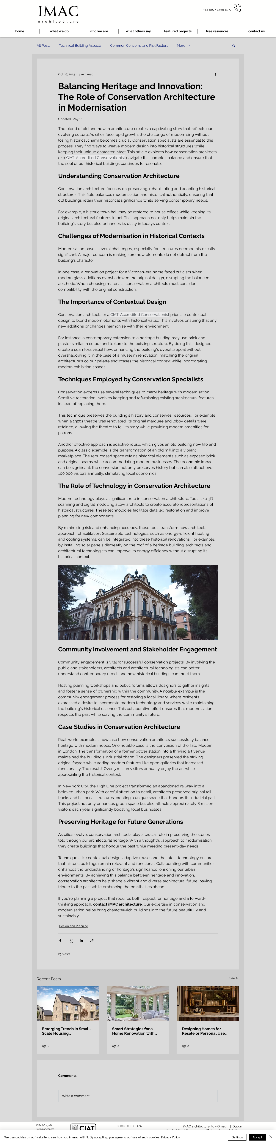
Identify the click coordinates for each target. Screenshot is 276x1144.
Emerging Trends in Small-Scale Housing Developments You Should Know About (66, 1031)
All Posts (43, 45)
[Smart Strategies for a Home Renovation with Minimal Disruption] (138, 1003)
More (181, 45)
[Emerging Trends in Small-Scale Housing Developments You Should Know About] (68, 1003)
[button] (217, 31)
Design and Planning (73, 926)
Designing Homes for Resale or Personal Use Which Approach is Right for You (208, 1031)
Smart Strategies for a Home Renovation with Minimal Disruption (133, 1031)
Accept (257, 1137)
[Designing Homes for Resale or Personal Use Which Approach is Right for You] (208, 1003)
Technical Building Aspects (80, 45)
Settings (237, 1137)
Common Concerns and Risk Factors (139, 45)
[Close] (270, 1137)
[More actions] (215, 74)
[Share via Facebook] (60, 941)
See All (234, 978)
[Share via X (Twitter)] (71, 941)
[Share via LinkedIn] (81, 941)
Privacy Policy (170, 1137)
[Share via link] (92, 941)
